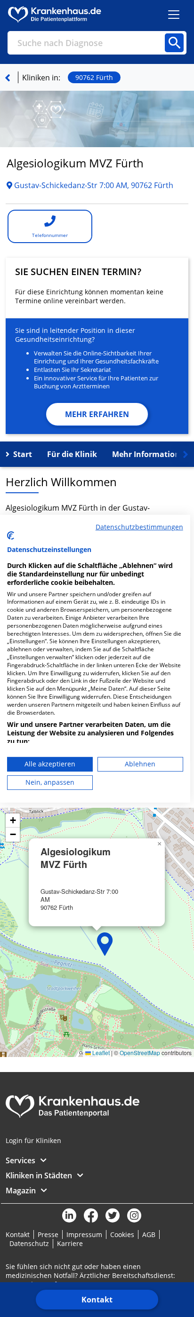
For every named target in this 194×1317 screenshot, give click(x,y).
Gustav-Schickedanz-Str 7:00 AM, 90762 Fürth (92, 185)
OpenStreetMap (140, 1053)
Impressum (84, 1234)
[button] (105, 944)
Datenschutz (29, 1243)
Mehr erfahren (97, 414)
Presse (48, 1234)
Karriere (70, 1243)
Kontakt (97, 1299)
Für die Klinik (72, 454)
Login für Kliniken (33, 1140)
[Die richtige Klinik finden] (7, 77)
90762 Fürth (94, 77)
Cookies (122, 1234)
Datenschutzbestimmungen (139, 526)
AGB (148, 1234)
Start (22, 454)
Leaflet (100, 1053)
